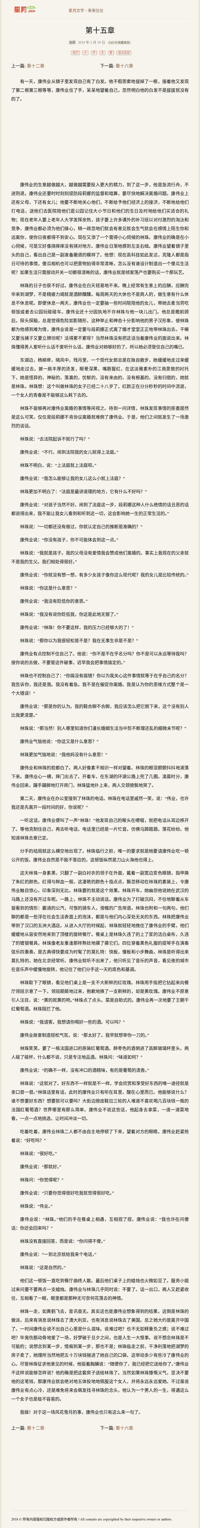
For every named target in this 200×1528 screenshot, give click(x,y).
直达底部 (124, 53)
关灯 (75, 53)
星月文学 (35, 9)
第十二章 (35, 66)
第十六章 (124, 66)
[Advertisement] (100, 142)
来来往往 (95, 11)
